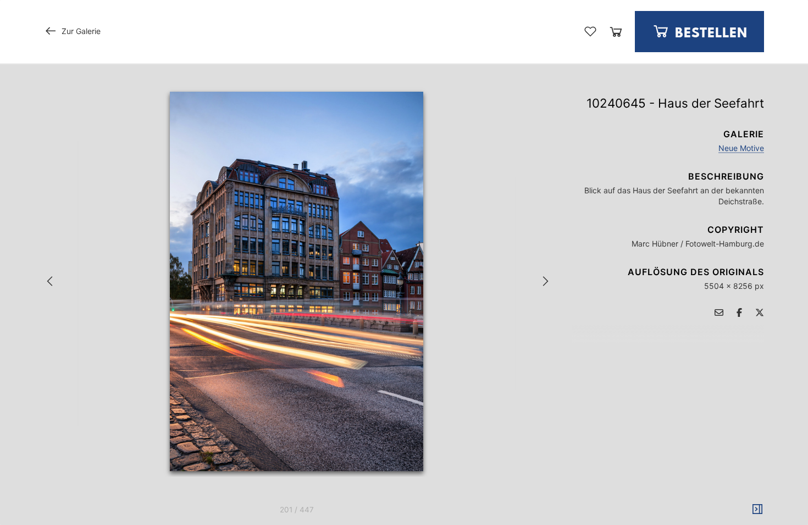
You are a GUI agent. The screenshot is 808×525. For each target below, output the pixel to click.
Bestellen (709, 34)
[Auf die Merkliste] (590, 31)
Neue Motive (741, 148)
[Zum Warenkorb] (616, 32)
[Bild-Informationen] (757, 510)
